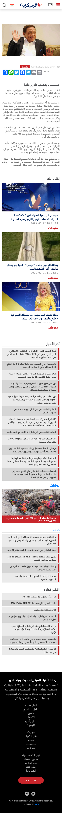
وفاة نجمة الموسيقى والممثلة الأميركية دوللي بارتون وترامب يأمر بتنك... (34, 316)
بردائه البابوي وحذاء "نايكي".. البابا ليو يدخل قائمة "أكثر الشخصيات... (32, 266)
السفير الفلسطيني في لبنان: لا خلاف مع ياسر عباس (31, 432)
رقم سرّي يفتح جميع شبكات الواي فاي (39, 596)
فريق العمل (31, 758)
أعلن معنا (31, 766)
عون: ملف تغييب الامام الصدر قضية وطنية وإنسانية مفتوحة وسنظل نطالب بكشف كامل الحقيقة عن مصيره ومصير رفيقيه (32, 399)
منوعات (53, 228)
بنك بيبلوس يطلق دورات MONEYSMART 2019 (33, 603)
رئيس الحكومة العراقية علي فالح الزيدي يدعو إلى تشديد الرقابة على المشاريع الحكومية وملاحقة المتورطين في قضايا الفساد (34, 474)
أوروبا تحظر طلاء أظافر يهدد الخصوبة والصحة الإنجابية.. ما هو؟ (36, 578)
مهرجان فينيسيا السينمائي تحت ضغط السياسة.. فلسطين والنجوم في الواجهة (34, 216)
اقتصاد (31, 717)
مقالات (31, 747)
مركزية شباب (31, 736)
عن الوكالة (31, 762)
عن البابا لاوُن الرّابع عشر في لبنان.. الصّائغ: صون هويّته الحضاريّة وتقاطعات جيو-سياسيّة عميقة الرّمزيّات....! (34, 629)
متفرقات (31, 743)
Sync (37, 804)
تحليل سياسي (31, 709)
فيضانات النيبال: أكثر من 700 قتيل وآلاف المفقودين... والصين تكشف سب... (31, 519)
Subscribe (31, 780)
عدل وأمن (31, 721)
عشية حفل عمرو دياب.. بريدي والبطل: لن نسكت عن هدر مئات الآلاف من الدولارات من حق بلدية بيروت (32, 640)
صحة (56, 529)
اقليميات (31, 725)
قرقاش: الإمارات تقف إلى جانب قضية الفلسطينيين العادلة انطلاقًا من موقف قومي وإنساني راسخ (32, 450)
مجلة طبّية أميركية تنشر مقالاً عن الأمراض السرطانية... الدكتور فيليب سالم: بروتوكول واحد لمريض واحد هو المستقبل (31, 540)
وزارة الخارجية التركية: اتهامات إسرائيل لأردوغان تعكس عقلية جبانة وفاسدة (32, 440)
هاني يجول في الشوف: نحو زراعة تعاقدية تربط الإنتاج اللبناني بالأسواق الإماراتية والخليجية (31, 365)
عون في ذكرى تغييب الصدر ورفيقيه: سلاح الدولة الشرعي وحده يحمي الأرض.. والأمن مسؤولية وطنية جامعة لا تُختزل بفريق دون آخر (32, 386)
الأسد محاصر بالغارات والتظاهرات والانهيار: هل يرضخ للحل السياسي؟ (32, 618)
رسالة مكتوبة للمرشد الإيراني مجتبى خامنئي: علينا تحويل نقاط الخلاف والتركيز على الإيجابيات (32, 375)
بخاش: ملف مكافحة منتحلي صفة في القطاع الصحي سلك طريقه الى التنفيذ (32, 558)
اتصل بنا (31, 770)
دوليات (55, 485)
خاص (31, 713)
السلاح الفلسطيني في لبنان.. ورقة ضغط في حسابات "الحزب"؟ (35, 411)
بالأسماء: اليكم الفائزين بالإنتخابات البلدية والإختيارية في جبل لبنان (32, 650)
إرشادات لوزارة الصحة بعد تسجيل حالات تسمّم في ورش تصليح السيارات (33, 568)
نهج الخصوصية (31, 754)
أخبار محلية (31, 705)
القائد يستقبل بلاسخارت (45, 609)
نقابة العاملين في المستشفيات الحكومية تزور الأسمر (31, 550)
